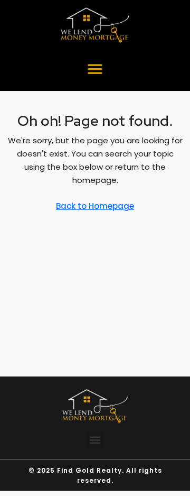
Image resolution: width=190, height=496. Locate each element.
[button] (95, 68)
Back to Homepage (95, 206)
